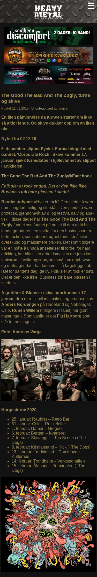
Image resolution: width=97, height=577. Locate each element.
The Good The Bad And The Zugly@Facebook (46, 176)
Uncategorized (42, 108)
